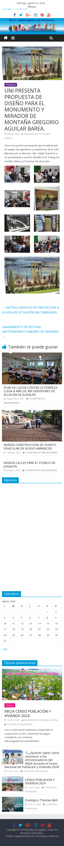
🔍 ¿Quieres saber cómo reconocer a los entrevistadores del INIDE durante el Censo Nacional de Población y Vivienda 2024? (31, 760)
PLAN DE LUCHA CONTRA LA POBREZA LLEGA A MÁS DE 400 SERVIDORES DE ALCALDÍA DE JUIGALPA (30, 391)
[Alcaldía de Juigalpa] (5, 37)
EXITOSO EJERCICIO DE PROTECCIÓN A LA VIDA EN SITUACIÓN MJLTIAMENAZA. (30, 310)
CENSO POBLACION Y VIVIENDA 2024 (40, 781)
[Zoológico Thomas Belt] (12, 799)
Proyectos (10, 84)
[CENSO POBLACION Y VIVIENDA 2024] (12, 778)
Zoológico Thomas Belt (14, 10)
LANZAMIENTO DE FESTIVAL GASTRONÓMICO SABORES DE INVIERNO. (30, 331)
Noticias (10, 705)
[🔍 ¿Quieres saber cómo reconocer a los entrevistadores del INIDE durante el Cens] (12, 751)
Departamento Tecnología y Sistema (41, 720)
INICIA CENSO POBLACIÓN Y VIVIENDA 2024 (27, 713)
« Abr (4, 649)
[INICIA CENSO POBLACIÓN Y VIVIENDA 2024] (32, 670)
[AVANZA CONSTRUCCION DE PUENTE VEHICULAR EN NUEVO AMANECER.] (32, 412)
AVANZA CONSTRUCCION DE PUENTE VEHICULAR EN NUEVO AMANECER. (30, 446)
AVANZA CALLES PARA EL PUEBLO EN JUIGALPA (29, 464)
